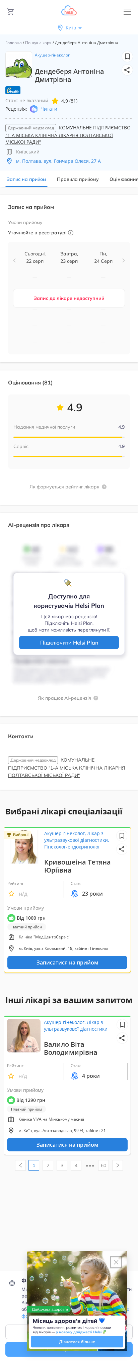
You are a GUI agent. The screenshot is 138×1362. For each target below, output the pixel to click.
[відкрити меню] (127, 12)
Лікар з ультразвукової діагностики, (76, 836)
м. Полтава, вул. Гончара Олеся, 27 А (58, 161)
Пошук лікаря (38, 42)
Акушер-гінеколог (52, 55)
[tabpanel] (69, 496)
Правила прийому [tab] (78, 179)
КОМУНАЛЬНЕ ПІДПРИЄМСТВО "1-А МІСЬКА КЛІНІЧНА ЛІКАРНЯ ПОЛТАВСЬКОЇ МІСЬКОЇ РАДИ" (68, 134)
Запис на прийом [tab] (26, 179)
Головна (13, 42)
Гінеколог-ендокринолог (72, 846)
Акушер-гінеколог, (65, 833)
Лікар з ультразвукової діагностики (76, 1025)
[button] (127, 70)
